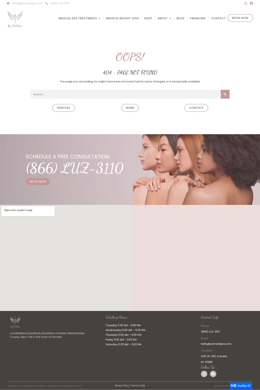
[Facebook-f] (251, 3)
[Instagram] (245, 3)
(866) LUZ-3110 (74, 167)
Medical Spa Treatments (77, 18)
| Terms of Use (137, 385)
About (163, 18)
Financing (198, 18)
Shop (148, 18)
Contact (218, 18)
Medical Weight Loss (122, 18)
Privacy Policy (122, 385)
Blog (180, 18)
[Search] (225, 94)
